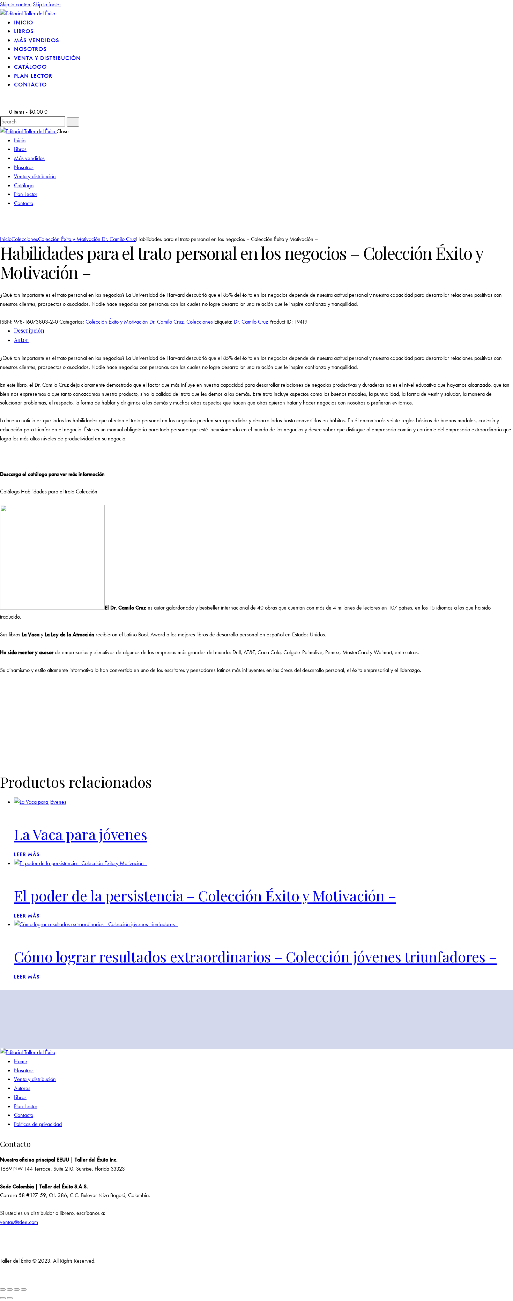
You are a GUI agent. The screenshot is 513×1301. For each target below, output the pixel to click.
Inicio (6, 239)
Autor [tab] (21, 339)
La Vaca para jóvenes (80, 834)
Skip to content (15, 4)
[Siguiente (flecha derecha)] (10, 1298)
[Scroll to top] (4, 1278)
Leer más (27, 854)
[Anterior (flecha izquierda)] (3, 1298)
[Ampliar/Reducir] (3, 1289)
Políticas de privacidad (38, 1124)
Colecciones (25, 239)
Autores (22, 1088)
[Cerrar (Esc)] (24, 1289)
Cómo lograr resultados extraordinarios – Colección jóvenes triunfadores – (255, 956)
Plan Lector (25, 1106)
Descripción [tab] (29, 330)
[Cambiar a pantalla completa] (10, 1289)
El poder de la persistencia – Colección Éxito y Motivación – (205, 895)
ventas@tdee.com (19, 1222)
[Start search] (73, 122)
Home (20, 1061)
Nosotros (24, 1070)
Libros (20, 1097)
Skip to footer (47, 4)
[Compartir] (17, 1289)
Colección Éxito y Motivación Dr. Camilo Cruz (87, 239)
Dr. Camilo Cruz (251, 321)
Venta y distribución (35, 1079)
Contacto (23, 1115)
